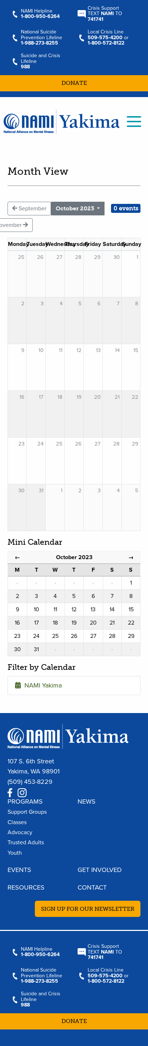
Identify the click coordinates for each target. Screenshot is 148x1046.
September (31, 208)
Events (19, 870)
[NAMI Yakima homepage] (62, 121)
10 (40, 350)
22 (135, 397)
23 (21, 443)
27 (97, 443)
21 (117, 397)
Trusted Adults (26, 842)
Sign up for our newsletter (87, 908)
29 (135, 443)
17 (41, 397)
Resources (26, 887)
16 (21, 397)
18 (60, 397)
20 (97, 397)
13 (98, 350)
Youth (15, 853)
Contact (92, 887)
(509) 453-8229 (30, 782)
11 (61, 350)
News (87, 801)
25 (59, 443)
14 (117, 350)
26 (78, 443)
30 (21, 490)
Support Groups (27, 812)
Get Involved (100, 870)
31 (41, 490)
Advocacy (20, 832)
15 (135, 350)
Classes (17, 822)
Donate (74, 82)
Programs (25, 801)
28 (116, 443)
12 (79, 350)
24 (40, 443)
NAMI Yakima (41, 685)
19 (79, 397)
